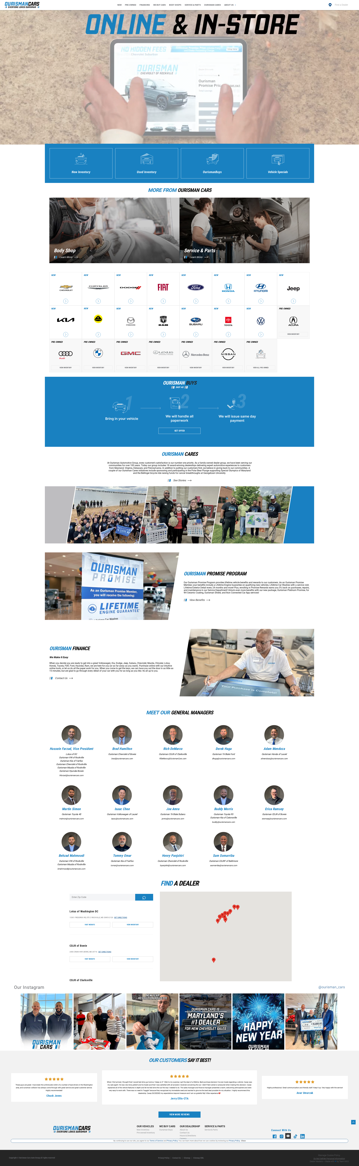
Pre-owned (130, 5)
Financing (145, 5)
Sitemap (187, 1158)
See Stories (179, 480)
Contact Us (61, 678)
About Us (229, 5)
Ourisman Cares (212, 5)
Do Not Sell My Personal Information (329, 1158)
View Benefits (197, 600)
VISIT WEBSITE (90, 925)
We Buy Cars (159, 5)
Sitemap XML (198, 1158)
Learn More (65, 257)
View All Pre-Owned (261, 368)
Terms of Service (156, 1141)
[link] (47, 1022)
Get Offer (179, 430)
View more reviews (179, 1114)
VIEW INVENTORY (133, 925)
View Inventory (293, 334)
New (119, 5)
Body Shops (175, 5)
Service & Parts (193, 5)
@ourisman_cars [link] (331, 987)
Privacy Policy (163, 1158)
